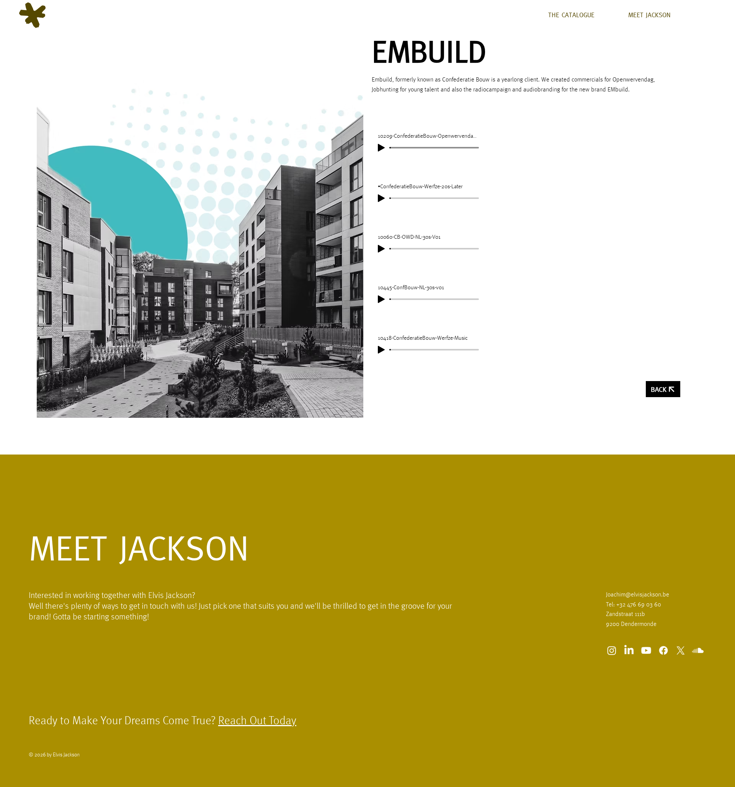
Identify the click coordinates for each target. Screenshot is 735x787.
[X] (680, 650)
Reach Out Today (257, 721)
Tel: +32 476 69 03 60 (633, 605)
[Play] (381, 148)
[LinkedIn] (629, 650)
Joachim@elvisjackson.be (637, 595)
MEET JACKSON (139, 547)
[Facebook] (663, 650)
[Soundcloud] (698, 650)
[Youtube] (646, 650)
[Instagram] (611, 650)
